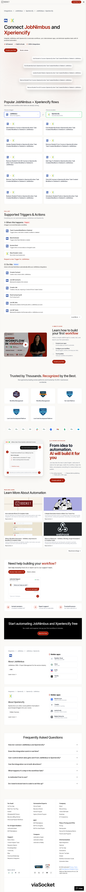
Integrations (8, 11)
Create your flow (11, 50)
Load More (74, 317)
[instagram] (35, 872)
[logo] (6, 2)
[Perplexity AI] (15, 872)
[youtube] (47, 872)
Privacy (72, 867)
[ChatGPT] (9, 872)
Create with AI (56, 480)
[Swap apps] (43, 115)
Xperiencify (29, 11)
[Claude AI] (12, 872)
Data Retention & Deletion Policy (70, 869)
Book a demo (24, 50)
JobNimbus (19, 11)
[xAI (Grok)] (19, 872)
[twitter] (43, 872)
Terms (75, 867)
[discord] (51, 872)
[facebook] (39, 872)
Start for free (43, 633)
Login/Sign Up (76, 2)
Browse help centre (16, 572)
